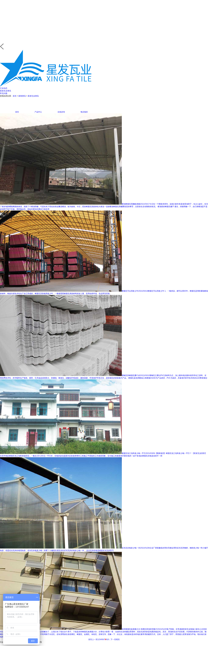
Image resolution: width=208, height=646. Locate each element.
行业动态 (3, 88)
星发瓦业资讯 (5, 91)
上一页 (94, 639)
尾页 (118, 639)
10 (108, 639)
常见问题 (3, 93)
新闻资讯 (22, 96)
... (110, 639)
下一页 (113, 639)
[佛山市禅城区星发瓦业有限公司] (45, 86)
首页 (14, 96)
